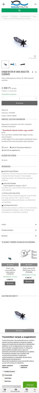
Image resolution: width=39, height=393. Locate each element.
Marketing (8, 381)
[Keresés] (19, 10)
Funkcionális (8, 375)
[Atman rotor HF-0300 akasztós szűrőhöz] (32, 72)
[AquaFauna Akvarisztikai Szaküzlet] (19, 4)
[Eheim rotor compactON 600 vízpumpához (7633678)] (10, 254)
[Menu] (4, 4)
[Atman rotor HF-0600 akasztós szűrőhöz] (35, 72)
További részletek (9, 371)
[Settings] (35, 4)
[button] (19, 224)
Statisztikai (8, 378)
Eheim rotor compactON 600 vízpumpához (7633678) (10, 271)
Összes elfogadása (30, 386)
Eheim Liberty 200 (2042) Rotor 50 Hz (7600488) (29, 270)
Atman (14, 115)
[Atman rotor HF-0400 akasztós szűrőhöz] (34, 56)
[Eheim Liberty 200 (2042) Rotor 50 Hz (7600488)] (29, 254)
